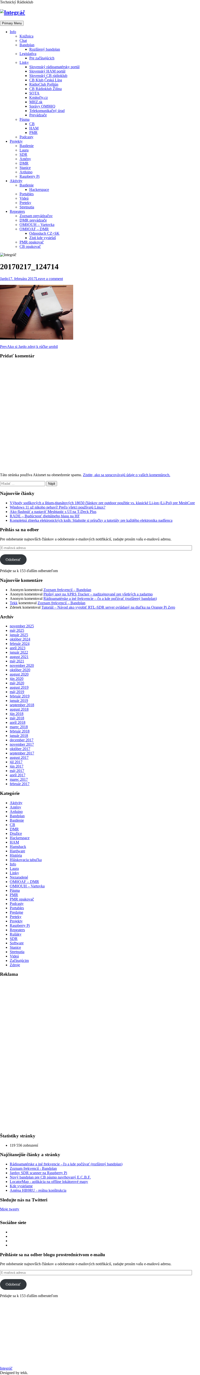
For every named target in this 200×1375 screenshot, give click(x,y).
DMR (24, 163)
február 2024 (20, 643)
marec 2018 (19, 727)
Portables (27, 194)
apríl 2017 (17, 775)
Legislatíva (28, 54)
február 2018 (20, 731)
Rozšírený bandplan (44, 49)
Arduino (26, 172)
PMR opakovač (32, 242)
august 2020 (19, 674)
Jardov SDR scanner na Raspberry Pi (38, 1173)
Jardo (4, 279)
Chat (23, 40)
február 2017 (20, 784)
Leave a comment (49, 279)
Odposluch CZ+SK (44, 233)
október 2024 (20, 639)
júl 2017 (16, 762)
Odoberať (13, 559)
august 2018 (19, 709)
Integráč (6, 1368)
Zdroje (15, 965)
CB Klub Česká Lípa (45, 80)
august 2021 (19, 657)
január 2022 (19, 652)
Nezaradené (19, 877)
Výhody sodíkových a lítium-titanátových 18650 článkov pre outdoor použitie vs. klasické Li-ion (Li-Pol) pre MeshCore (102, 503)
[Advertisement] (36, 1055)
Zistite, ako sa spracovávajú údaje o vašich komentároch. (126, 475)
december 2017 (21, 740)
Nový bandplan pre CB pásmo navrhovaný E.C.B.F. (50, 1177)
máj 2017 (17, 771)
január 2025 (19, 635)
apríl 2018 (17, 722)
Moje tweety (9, 1209)
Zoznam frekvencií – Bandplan (67, 590)
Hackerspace (39, 189)
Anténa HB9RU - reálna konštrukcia (38, 1190)
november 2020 (22, 665)
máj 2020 (17, 683)
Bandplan (27, 45)
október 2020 (20, 670)
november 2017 (22, 744)
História (16, 855)
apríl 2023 (17, 648)
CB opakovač (30, 246)
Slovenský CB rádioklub (48, 76)
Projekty (16, 141)
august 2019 (19, 687)
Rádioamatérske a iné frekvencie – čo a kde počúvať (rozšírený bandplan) (100, 598)
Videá (24, 198)
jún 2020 (16, 679)
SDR (23, 154)
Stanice (25, 168)
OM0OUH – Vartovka (37, 225)
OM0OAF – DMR (34, 229)
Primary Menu (12, 23)
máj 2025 (17, 630)
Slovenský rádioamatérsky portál (54, 67)
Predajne (16, 912)
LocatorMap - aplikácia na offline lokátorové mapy (49, 1182)
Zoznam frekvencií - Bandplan (33, 1168)
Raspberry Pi (30, 176)
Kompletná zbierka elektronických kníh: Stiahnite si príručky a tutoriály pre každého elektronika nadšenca (91, 520)
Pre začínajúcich (41, 58)
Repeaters (17, 211)
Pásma (25, 119)
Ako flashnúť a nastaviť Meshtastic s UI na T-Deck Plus (53, 512)
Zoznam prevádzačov (36, 216)
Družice (16, 833)
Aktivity (16, 181)
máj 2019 (17, 692)
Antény (25, 159)
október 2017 (20, 749)
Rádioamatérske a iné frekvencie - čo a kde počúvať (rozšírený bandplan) (66, 1164)
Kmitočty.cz (38, 97)
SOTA (34, 93)
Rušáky (15, 934)
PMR (33, 132)
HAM (34, 128)
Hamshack (18, 847)
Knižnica (26, 36)
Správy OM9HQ (42, 106)
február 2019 (20, 696)
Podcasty (26, 137)
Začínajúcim (19, 960)
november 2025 (22, 626)
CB (32, 124)
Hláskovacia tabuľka (26, 860)
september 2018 (22, 705)
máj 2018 (17, 718)
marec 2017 (19, 779)
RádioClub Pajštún (43, 84)
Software (17, 943)
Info (13, 32)
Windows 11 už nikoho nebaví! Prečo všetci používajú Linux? (57, 507)
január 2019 (19, 700)
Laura (24, 150)
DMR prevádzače (33, 220)
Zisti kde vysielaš (42, 238)
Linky (24, 62)
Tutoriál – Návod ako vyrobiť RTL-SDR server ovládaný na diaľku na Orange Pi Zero (108, 607)
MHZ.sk (35, 102)
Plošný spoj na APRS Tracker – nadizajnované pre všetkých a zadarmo (98, 594)
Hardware (17, 851)
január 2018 (19, 736)
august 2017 (19, 757)
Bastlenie (27, 146)
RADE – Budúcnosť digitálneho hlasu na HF (45, 516)
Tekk (14, 603)
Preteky (25, 203)
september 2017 (22, 753)
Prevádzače (38, 115)
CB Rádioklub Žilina (45, 89)
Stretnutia (27, 207)
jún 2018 (16, 714)
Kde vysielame (21, 1186)
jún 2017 (16, 766)
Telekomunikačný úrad (47, 111)
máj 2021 (17, 661)
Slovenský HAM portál (47, 71)
